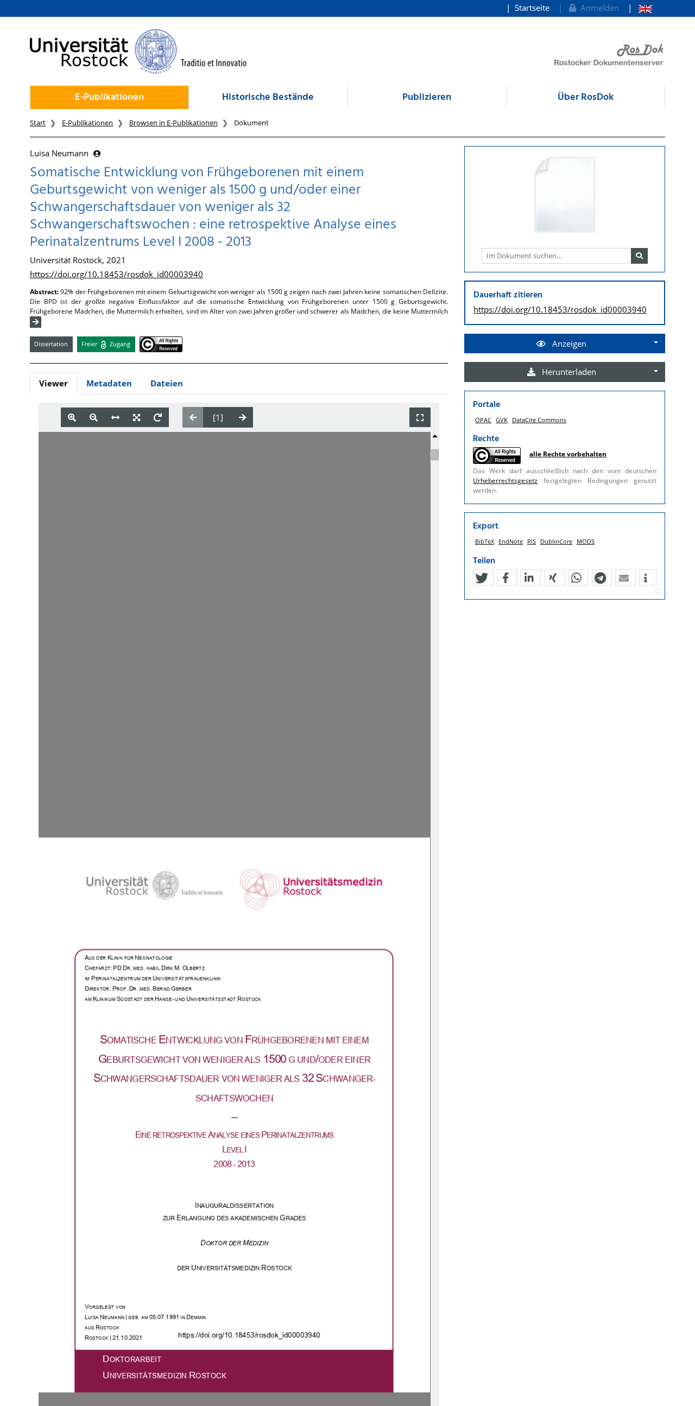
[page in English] (639, 8)
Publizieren (426, 97)
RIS (531, 541)
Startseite (532, 7)
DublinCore (556, 541)
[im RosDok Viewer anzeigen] (564, 195)
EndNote (510, 541)
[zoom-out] (94, 418)
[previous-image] (193, 417)
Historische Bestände (268, 97)
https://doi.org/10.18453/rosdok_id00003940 (116, 274)
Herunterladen (568, 371)
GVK (502, 420)
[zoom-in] (72, 418)
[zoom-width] (115, 418)
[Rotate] (158, 418)
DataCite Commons (539, 420)
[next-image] (242, 417)
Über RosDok (586, 97)
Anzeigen (568, 343)
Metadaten (109, 383)
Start (38, 123)
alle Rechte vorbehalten (567, 454)
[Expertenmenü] (656, 591)
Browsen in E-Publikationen (173, 123)
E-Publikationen (109, 97)
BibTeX (484, 541)
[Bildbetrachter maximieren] (420, 418)
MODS (586, 541)
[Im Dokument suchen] (639, 256)
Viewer (53, 383)
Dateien (166, 383)
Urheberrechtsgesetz (505, 480)
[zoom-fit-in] (136, 418)
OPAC (483, 420)
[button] (481, 578)
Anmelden (597, 7)
